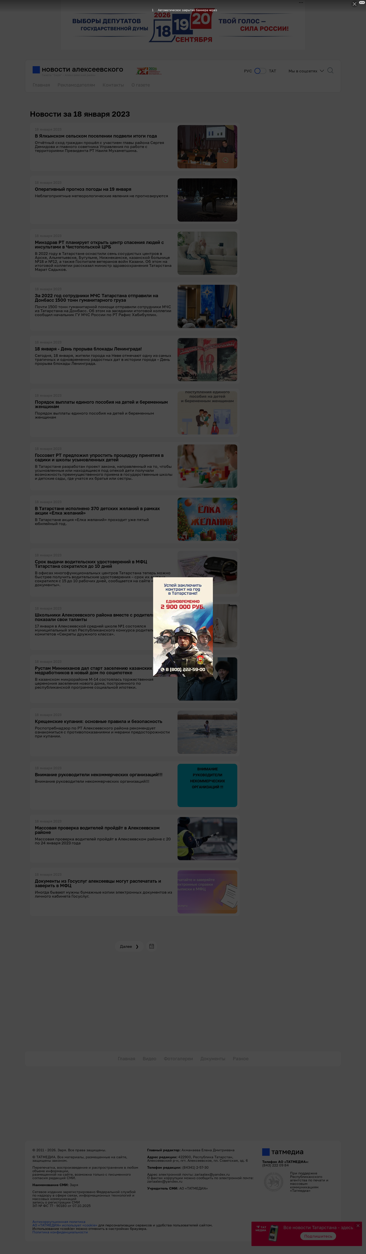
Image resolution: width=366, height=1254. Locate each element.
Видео (149, 1058)
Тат (272, 71)
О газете (140, 85)
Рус (248, 71)
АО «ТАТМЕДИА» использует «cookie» (64, 1225)
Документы (212, 1058)
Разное (240, 1058)
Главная (41, 85)
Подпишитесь (318, 1236)
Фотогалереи (178, 1058)
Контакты (113, 85)
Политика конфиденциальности (60, 1232)
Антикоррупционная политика (58, 1221)
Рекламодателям (76, 85)
